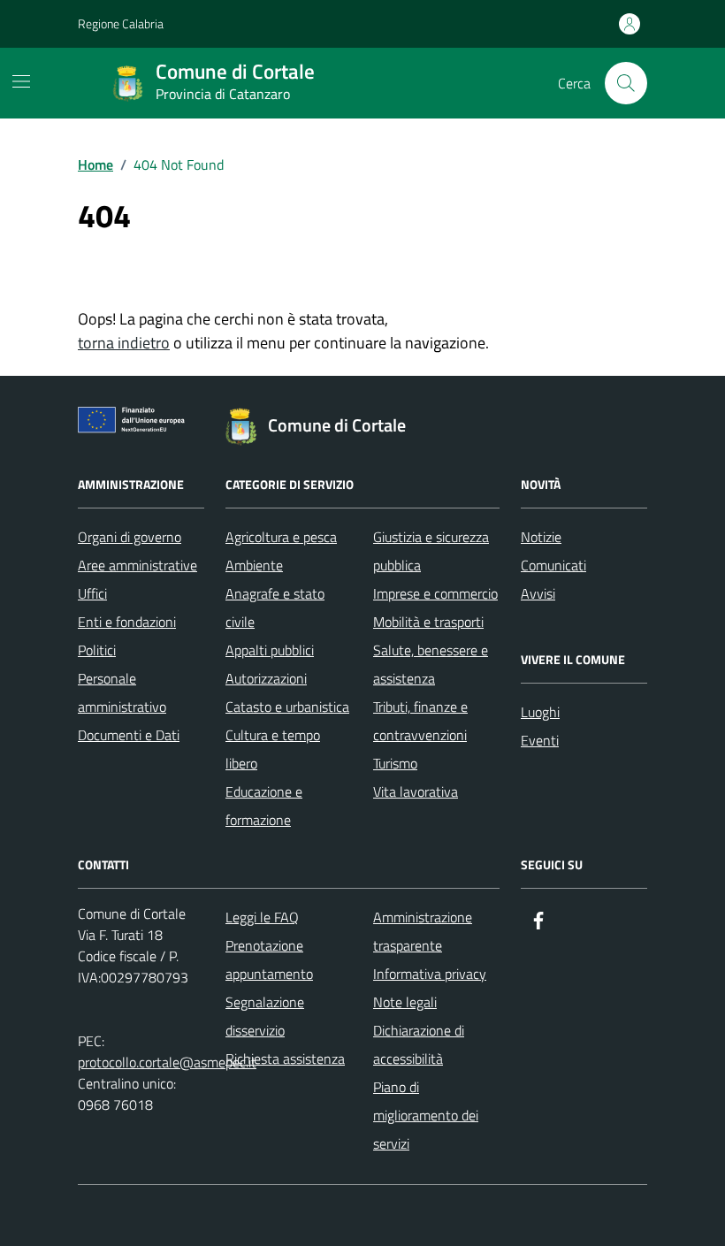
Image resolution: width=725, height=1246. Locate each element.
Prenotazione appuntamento (269, 959)
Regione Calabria (121, 23)
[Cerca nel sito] (626, 83)
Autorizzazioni (266, 678)
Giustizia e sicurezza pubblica (431, 551)
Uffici (92, 593)
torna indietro (124, 343)
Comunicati (553, 565)
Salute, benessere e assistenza (430, 664)
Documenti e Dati (128, 734)
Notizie (541, 536)
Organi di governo (129, 536)
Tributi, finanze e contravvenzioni (420, 720)
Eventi (540, 740)
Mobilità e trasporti (428, 621)
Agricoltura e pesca (281, 536)
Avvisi (538, 593)
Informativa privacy (429, 973)
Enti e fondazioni (127, 621)
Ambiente (254, 565)
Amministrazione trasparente (422, 931)
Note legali (405, 1002)
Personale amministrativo (122, 692)
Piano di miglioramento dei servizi (425, 1115)
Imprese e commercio (435, 593)
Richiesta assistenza (285, 1058)
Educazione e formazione (263, 805)
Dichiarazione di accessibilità (418, 1044)
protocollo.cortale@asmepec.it (167, 1062)
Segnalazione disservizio (264, 1016)
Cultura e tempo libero (272, 749)
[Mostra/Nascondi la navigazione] (21, 81)
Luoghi (540, 711)
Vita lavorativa (415, 791)
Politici (97, 650)
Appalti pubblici (269, 650)
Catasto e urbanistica (287, 706)
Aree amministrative (137, 565)
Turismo (395, 763)
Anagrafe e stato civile (274, 607)
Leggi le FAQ (262, 917)
